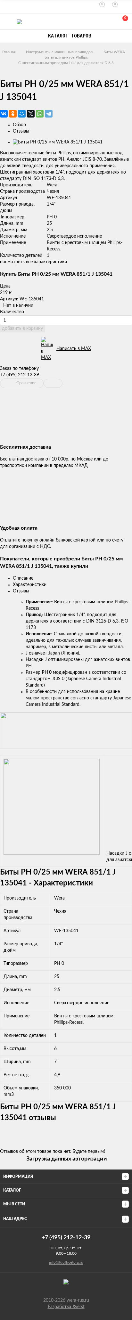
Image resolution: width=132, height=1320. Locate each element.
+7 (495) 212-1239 (94, 21)
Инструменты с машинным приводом (59, 52)
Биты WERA (114, 52)
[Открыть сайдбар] (7, 6)
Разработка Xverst (66, 1307)
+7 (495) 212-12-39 (19, 375)
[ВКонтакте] (4, 114)
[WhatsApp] (40, 114)
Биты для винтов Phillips (66, 57)
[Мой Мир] (22, 114)
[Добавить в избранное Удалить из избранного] (53, 383)
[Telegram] (49, 114)
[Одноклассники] (13, 114)
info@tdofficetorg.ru (66, 1262)
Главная (9, 52)
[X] (31, 114)
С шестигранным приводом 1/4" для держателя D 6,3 (66, 63)
